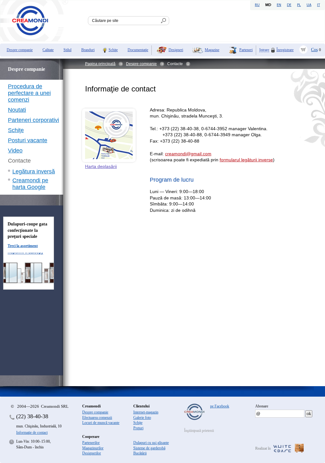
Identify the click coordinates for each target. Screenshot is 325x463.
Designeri (176, 50)
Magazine (212, 50)
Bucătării (140, 453)
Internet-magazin (145, 412)
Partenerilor (91, 442)
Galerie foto (142, 417)
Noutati (17, 110)
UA (309, 5)
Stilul (67, 50)
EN (279, 5)
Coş (314, 49)
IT (318, 5)
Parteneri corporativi (33, 120)
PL (299, 5)
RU (257, 5)
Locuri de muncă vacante (100, 422)
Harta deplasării (101, 166)
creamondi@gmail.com (188, 153)
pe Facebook (219, 406)
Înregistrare (285, 50)
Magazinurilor (92, 448)
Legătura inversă (33, 171)
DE (289, 5)
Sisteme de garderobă (149, 448)
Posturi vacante (27, 140)
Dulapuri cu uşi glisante (151, 442)
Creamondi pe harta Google (30, 183)
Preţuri (138, 428)
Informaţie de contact (32, 432)
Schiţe (113, 50)
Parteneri (246, 50)
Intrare (264, 50)
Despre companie (20, 50)
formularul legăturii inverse (246, 159)
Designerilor (91, 453)
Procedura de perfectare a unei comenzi (29, 93)
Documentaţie (138, 50)
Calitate (48, 50)
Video (15, 150)
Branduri (88, 50)
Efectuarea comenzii (97, 417)
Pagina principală (100, 64)
